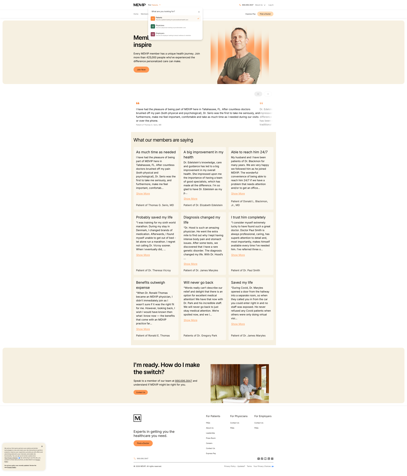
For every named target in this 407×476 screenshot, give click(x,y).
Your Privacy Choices (11, 458)
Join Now (141, 70)
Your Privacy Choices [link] (262, 466)
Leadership (210, 433)
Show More (143, 193)
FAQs (208, 423)
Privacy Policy (11, 467)
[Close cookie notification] (42, 446)
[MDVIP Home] (141, 5)
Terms (249, 466)
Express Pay (251, 14)
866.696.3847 (247, 5)
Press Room (211, 438)
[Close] (199, 12)
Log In (270, 5)
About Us (209, 428)
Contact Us (140, 392)
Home (136, 14)
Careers (209, 443)
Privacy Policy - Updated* (234, 466)
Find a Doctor (265, 14)
